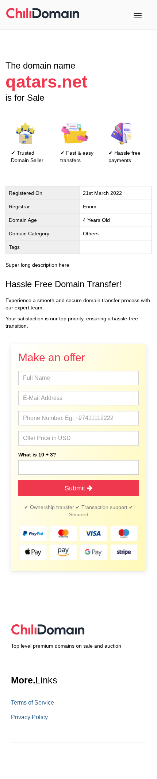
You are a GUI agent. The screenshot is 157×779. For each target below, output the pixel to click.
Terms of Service (32, 702)
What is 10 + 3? (37, 455)
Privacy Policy (29, 717)
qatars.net (46, 81)
